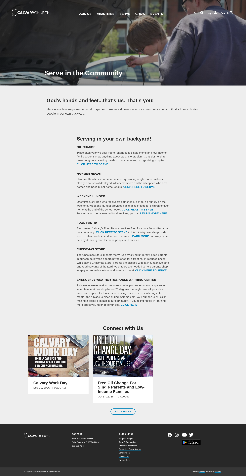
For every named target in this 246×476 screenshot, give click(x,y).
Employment (124, 453)
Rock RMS (218, 471)
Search (224, 13)
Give (196, 13)
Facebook (170, 435)
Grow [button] (140, 14)
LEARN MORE (140, 236)
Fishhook (202, 471)
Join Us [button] (85, 14)
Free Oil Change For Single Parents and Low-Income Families (121, 387)
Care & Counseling (127, 442)
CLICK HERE (129, 304)
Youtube (184, 435)
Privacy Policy (125, 460)
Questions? (124, 456)
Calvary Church (30, 12)
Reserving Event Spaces (130, 449)
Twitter (191, 435)
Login (210, 13)
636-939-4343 (78, 446)
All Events (123, 411)
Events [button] (156, 14)
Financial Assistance (128, 446)
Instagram (177, 435)
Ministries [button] (105, 14)
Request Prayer (126, 438)
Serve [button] (124, 14)
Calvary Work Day (50, 383)
